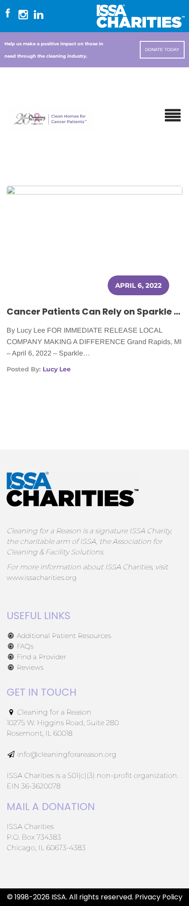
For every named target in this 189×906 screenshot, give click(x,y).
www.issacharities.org (41, 577)
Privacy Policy (158, 897)
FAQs (24, 646)
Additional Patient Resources (63, 635)
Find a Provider (40, 657)
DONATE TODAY (162, 49)
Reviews (29, 667)
